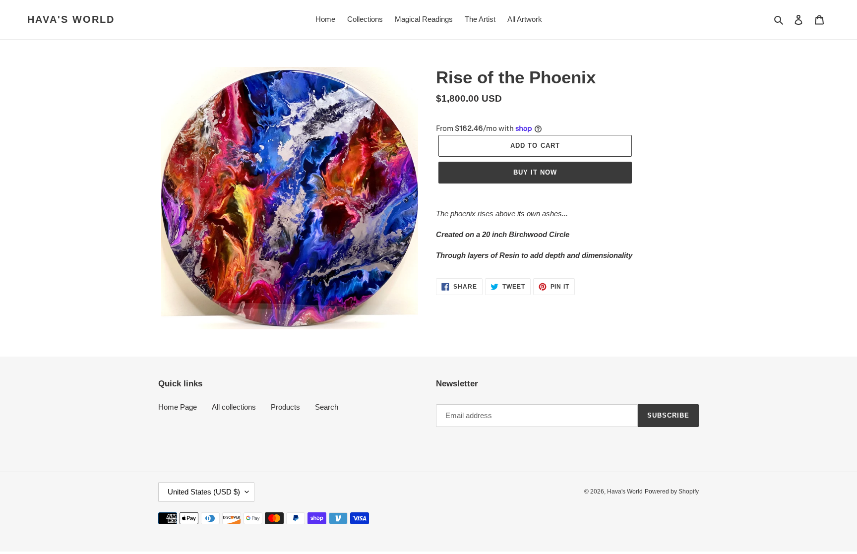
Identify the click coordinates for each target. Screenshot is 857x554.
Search (326, 407)
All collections (234, 407)
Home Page (177, 407)
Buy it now (535, 172)
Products (285, 407)
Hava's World (71, 19)
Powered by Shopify (672, 491)
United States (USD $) (204, 492)
